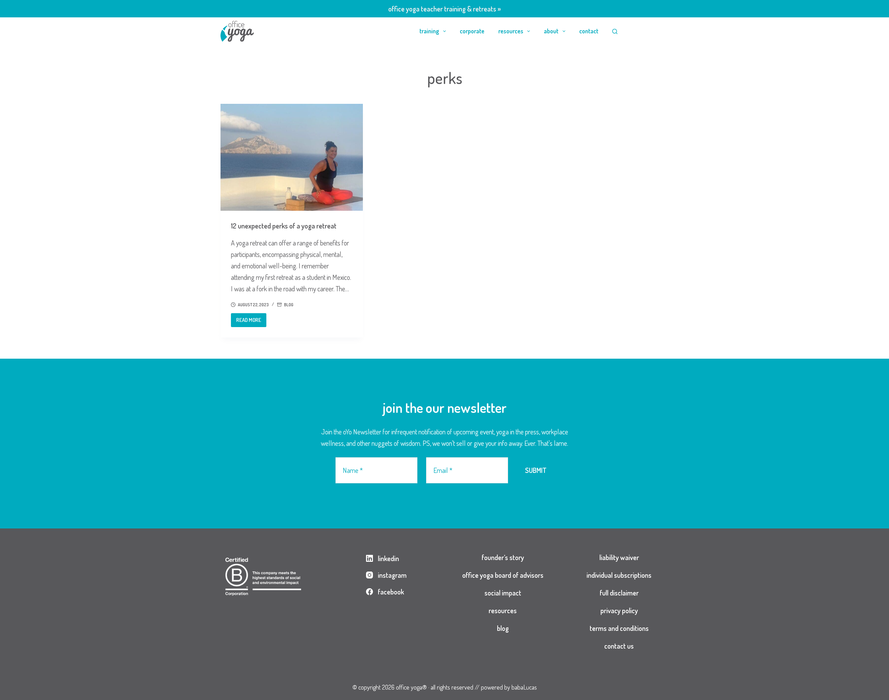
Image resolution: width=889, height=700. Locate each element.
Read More (251, 322)
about (551, 31)
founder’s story (503, 557)
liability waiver (619, 557)
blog (288, 304)
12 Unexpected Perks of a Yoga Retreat (284, 225)
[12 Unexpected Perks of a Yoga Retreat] (292, 157)
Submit (536, 470)
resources (510, 31)
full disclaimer (619, 592)
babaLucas (524, 687)
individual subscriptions (619, 575)
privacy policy (619, 610)
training (429, 31)
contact (588, 31)
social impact (502, 592)
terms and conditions (619, 628)
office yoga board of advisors (502, 575)
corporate (472, 31)
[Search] (614, 31)
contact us (619, 645)
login (651, 31)
